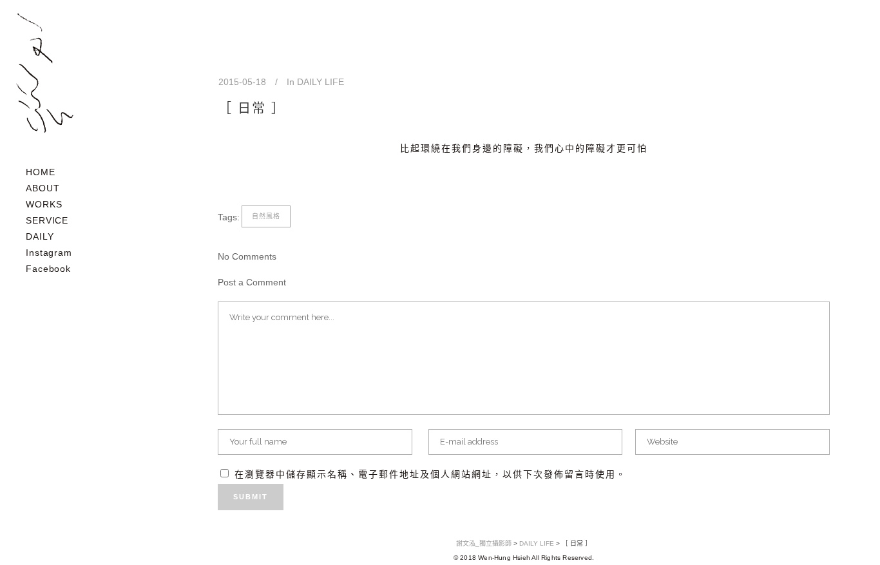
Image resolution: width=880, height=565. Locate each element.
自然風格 (266, 216)
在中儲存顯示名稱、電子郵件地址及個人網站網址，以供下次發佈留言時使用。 (430, 474)
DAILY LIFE (320, 82)
